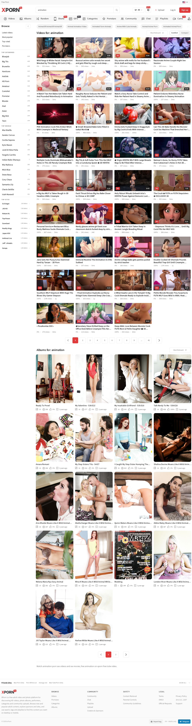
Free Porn (5, 2)
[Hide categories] (28, 26)
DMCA (161, 699)
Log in (173, 10)
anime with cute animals (126, 26)
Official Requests (165, 703)
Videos (54, 696)
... (141, 340)
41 (149, 340)
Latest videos (7, 32)
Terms (161, 696)
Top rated (6, 41)
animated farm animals (101, 26)
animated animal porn (172, 26)
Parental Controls (129, 699)
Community (91, 696)
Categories (55, 703)
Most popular (7, 37)
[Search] (117, 10)
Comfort (174, 33)
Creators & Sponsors (95, 710)
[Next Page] (159, 340)
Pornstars (6, 46)
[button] (189, 26)
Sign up (185, 10)
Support (179, 703)
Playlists (90, 703)
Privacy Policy (181, 696)
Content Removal (130, 696)
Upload (90, 707)
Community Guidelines (132, 703)
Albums (54, 707)
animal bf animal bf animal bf (50, 26)
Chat (89, 699)
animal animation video (77, 26)
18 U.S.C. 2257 (181, 699)
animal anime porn (150, 26)
